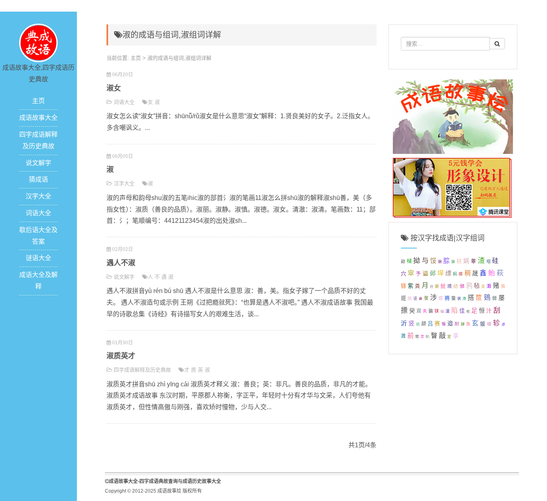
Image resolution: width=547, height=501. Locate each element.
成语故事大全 (38, 117)
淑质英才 (121, 356)
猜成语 (38, 179)
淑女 (114, 88)
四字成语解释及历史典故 (142, 370)
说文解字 (38, 163)
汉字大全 (38, 196)
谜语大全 (38, 258)
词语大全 (38, 213)
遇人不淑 (121, 263)
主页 (38, 100)
